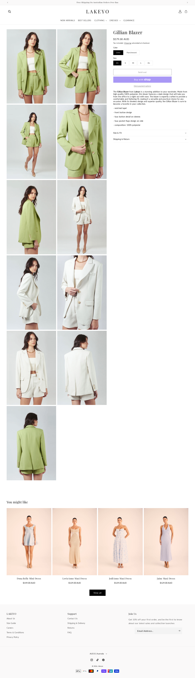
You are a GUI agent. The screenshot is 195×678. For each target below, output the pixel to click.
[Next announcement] (187, 2)
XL (150, 63)
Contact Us (72, 618)
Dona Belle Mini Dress (29, 578)
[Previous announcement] (7, 2)
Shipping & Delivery (76, 623)
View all (98, 593)
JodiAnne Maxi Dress (120, 578)
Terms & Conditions (15, 632)
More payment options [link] (142, 86)
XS (118, 63)
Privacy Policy (13, 637)
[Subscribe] (179, 630)
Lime (119, 53)
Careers (10, 628)
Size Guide (11, 623)
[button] (9, 11)
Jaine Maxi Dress (166, 578)
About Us (11, 618)
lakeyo (100, 666)
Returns (71, 628)
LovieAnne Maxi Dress (74, 578)
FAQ (69, 632)
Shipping (127, 43)
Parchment (133, 53)
